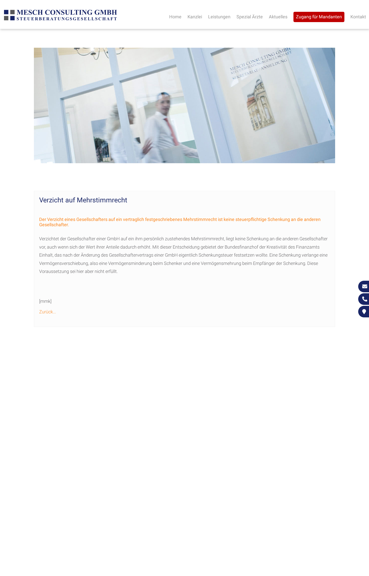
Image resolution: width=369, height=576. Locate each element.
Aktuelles (278, 16)
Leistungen (219, 16)
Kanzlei (195, 16)
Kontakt (358, 16)
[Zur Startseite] (60, 19)
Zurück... (47, 311)
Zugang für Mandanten (319, 16)
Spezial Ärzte (249, 16)
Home (175, 16)
